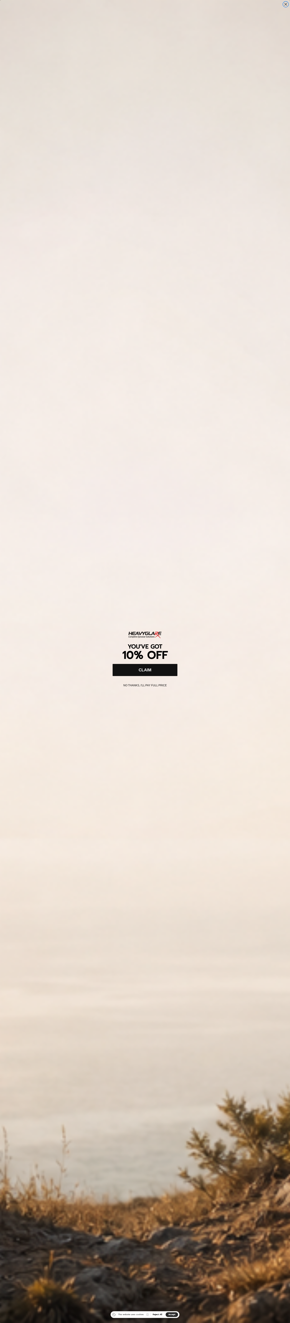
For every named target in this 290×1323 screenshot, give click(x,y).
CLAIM (145, 670)
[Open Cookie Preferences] (147, 1314)
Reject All (157, 1314)
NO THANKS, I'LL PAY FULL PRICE (145, 685)
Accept (171, 1314)
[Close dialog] (286, 4)
